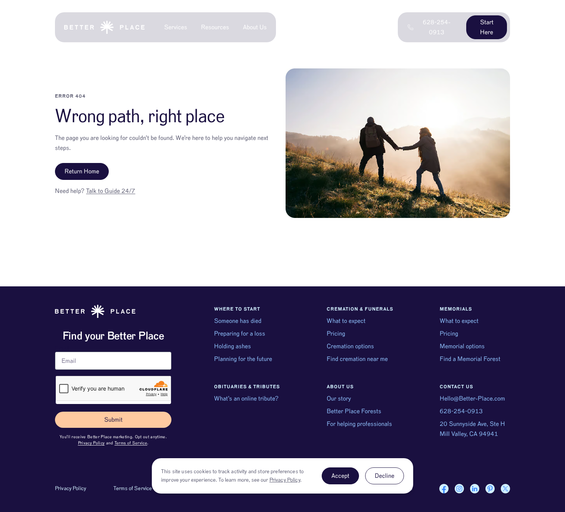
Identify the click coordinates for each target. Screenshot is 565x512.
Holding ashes (232, 346)
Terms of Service (131, 443)
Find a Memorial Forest (470, 359)
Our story (339, 399)
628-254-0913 (461, 411)
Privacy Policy (91, 443)
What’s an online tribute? (246, 399)
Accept (340, 476)
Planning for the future (243, 359)
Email (62, 349)
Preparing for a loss (239, 334)
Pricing (336, 334)
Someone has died (237, 321)
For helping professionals (359, 424)
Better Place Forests (354, 411)
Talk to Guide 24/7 (110, 191)
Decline (384, 476)
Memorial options (462, 346)
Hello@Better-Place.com (472, 399)
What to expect (346, 321)
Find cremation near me (357, 359)
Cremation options (350, 346)
